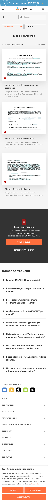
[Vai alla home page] (24, 8)
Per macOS (18, 390)
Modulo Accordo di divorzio (18, 189)
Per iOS (32, 390)
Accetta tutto (24, 497)
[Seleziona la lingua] (43, 8)
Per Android (25, 390)
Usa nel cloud (24, 242)
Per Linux (11, 390)
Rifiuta (13, 490)
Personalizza (35, 490)
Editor (30, 27)
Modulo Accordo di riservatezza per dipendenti (21, 86)
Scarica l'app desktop (24, 250)
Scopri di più (35, 484)
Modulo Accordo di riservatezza (19, 138)
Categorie (8, 27)
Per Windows (4, 390)
